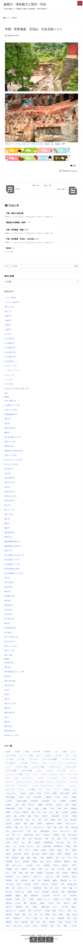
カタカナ (50, 770)
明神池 (44, 854)
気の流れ (30, 865)
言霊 (7, 699)
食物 (32, 922)
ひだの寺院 (9, 338)
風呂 (68, 918)
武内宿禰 (9, 861)
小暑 (64, 839)
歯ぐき (17, 861)
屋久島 (16, 842)
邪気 (30, 914)
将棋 (58, 839)
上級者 (31, 793)
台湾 (45, 820)
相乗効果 (47, 880)
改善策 (35, 850)
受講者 (74, 816)
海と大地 (61, 869)
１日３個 (73, 926)
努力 (39, 812)
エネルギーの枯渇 (38, 767)
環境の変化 (9, 876)
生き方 (8, 610)
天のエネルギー (65, 831)
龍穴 (58, 926)
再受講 (8, 812)
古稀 (27, 820)
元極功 (74, 805)
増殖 (54, 827)
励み (45, 812)
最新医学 (68, 854)
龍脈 (65, 926)
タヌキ (16, 778)
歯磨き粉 (67, 861)
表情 (7, 694)
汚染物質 (9, 869)
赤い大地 (64, 907)
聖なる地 (9, 892)
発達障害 (9, 880)
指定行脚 (9, 532)
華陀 (25, 903)
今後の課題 (45, 801)
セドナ (8, 778)
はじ (7, 334)
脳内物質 (9, 895)
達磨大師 (9, 914)
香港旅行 (52, 922)
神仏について (10, 646)
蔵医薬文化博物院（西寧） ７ (18, 222)
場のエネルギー (39, 827)
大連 (35, 831)
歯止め (49, 861)
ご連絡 (7, 329)
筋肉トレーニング (24, 888)
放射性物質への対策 (12, 546)
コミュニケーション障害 (14, 774)
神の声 (36, 884)
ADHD (27, 752)
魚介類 (27, 926)
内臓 (59, 808)
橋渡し (35, 858)
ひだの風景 (10, 357)
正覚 (75, 858)
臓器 (25, 895)
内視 (65, 808)
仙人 (54, 801)
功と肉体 (8, 469)
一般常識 (66, 789)
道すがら (62, 911)
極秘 (22, 858)
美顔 (64, 888)
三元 (74, 789)
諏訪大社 (9, 907)
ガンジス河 (61, 770)
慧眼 (75, 846)
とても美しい (48, 755)
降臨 (67, 914)
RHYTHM (36, 752)
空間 (7, 888)
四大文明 (9, 823)
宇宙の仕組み (72, 835)
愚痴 (7, 523)
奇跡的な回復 (28, 835)
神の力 (19, 884)
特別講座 (8, 605)
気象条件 (65, 865)
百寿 (39, 880)
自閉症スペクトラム (44, 899)
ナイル (64, 778)
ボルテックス (10, 789)
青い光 (28, 918)
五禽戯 (74, 797)
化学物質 (65, 812)
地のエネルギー (71, 823)
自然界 (17, 899)
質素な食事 (45, 907)
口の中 (8, 820)
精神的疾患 (37, 888)
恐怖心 (8, 846)
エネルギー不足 (70, 767)
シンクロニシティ (11, 370)
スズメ (62, 774)
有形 (75, 854)
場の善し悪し (10, 496)
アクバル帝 (9, 759)
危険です (45, 816)
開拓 (54, 914)
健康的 (40, 805)
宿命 (17, 839)
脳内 (63, 892)
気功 (38, 865)
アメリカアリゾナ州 (68, 759)
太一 (19, 835)
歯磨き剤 (58, 861)
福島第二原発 (72, 884)
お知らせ (9, 307)
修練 (23, 805)
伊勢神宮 (63, 801)
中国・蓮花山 (10, 401)
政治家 (51, 850)
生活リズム (49, 876)
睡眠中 (55, 880)
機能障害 (50, 858)
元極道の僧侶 (10, 808)
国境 (32, 823)
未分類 (8, 587)
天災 (13, 835)
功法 (7, 473)
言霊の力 (67, 903)
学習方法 (47, 835)
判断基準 (25, 812)
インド (53, 763)
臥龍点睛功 (34, 895)
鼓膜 (52, 926)
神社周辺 (9, 663)
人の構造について (12, 405)
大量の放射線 (44, 831)
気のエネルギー (18, 865)
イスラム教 (23, 763)
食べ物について (11, 735)
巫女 (23, 842)
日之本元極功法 (11, 569)
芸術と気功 (9, 681)
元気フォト (10, 455)
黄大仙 (35, 926)
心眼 (68, 842)
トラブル (40, 778)
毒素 (7, 865)
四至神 (18, 823)
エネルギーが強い (22, 767)
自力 (64, 895)
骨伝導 (68, 922)
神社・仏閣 (8, 655)
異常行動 (66, 876)
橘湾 (42, 858)
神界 (62, 884)
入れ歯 (28, 808)
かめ (56, 752)
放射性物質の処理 (11, 541)
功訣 (7, 487)
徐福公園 (37, 842)
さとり (73, 752)
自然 (7, 676)
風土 (75, 918)
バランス (49, 782)
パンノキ (35, 786)
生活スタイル (37, 876)
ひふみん (59, 755)
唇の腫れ (74, 820)
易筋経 (52, 854)
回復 (25, 823)
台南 (39, 820)
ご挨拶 (7, 320)
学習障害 (56, 835)
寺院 (30, 839)
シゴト (27, 774)
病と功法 (9, 619)
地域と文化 (9, 491)
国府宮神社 (49, 823)
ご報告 (7, 316)
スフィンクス (72, 774)
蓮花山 (42, 903)
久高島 (57, 797)
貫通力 (35, 907)
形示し (8, 514)
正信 (57, 858)
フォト (8, 379)
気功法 (55, 865)
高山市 (8, 926)
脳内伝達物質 (72, 892)
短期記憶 (63, 880)
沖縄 (7, 600)
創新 (33, 812)
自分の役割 (46, 895)
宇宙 (63, 835)
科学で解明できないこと (14, 672)
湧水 (14, 873)
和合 (66, 820)
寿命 (52, 839)
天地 (7, 835)
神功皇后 (55, 884)
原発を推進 (55, 816)
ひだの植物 (9, 343)
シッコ (35, 774)
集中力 (8, 918)
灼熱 (26, 873)
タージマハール (28, 778)
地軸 (16, 827)
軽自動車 (22, 911)
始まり (38, 835)
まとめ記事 (9, 361)
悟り (15, 846)
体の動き (9, 805)
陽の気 (75, 914)
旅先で (8, 550)
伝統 (7, 419)
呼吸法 (53, 820)
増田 (60, 827)
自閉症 (31, 899)
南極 (29, 816)
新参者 (59, 850)
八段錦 (44, 808)
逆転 (29, 911)
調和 (74, 903)
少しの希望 (73, 839)
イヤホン (44, 763)
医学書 (22, 816)
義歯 (70, 888)
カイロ (39, 770)
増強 (48, 827)
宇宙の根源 (9, 839)
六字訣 (52, 808)
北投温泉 (74, 812)
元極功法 (9, 446)
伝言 (7, 423)
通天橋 (47, 911)
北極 (15, 816)
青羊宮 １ (10, 248)
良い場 (17, 903)
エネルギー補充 (11, 770)
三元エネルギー (11, 793)
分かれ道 (16, 812)
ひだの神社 (9, 348)
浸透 (75, 869)
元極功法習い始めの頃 (13, 451)
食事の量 (24, 922)
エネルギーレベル (55, 767)
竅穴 (13, 888)
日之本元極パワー (12, 564)
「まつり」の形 (11, 302)
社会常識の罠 (10, 628)
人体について (10, 410)
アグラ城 (21, 759)
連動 (54, 911)
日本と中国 (9, 582)
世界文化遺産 (10, 797)
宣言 (7, 505)
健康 (7, 432)
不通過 (54, 793)
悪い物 (22, 846)
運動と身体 (9, 712)
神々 (75, 880)
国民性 (59, 823)
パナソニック (10, 786)
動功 (57, 812)
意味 (7, 519)
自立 (24, 899)
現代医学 (65, 873)
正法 (69, 858)
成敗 (7, 850)
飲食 (38, 922)
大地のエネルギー (18, 831)
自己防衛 (73, 895)
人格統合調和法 (10, 414)
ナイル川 (73, 778)
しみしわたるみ (11, 755)
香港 (44, 922)
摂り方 (27, 850)
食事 (16, 922)
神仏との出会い (11, 637)
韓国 (7, 722)
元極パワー (9, 441)
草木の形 (9, 685)
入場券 (36, 808)
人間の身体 (34, 801)
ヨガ (40, 789)
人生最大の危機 (21, 801)
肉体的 (29, 892)
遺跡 (23, 914)
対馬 (46, 839)
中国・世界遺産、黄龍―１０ (17, 230)
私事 (7, 667)
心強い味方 (60, 842)
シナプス (44, 774)
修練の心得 (9, 428)
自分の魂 (56, 895)
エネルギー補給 (26, 770)
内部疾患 (74, 808)
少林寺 (8, 842)
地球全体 (9, 827)
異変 (58, 876)
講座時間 (19, 907)
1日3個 (8, 752)
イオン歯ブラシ (11, 763)
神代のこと (9, 650)
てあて (38, 755)
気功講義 (9, 596)
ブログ (8, 384)
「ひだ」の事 (10, 298)
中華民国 (48, 797)
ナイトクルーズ (52, 778)
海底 (68, 869)
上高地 (39, 793)
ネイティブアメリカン (23, 782)
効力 (51, 812)
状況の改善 (49, 873)
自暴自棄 (9, 899)
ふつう (75, 755)
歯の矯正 (26, 861)
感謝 (7, 528)
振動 (13, 850)
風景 (8, 726)
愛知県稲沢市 (58, 846)
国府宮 (40, 823)
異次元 (74, 876)
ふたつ (67, 755)
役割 (29, 842)
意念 (38, 846)
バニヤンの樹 (38, 782)
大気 (28, 831)
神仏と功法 (9, 641)
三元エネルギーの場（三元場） (16, 388)
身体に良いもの (11, 911)
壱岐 (66, 827)
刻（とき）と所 (11, 464)
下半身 (46, 793)
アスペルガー (33, 759)
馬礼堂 (60, 922)
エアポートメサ (71, 763)
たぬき (31, 755)
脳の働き (46, 892)
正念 (63, 858)
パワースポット (23, 786)
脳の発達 (55, 892)
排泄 (20, 850)
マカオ (21, 789)
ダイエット (9, 375)
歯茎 (75, 861)
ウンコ (60, 763)
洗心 (46, 869)
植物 (7, 591)
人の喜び (9, 801)
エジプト (9, 767)
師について (9, 510)
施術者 (74, 850)
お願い (7, 311)
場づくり (28, 827)
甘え (18, 876)
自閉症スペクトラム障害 (62, 899)
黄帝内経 (44, 926)
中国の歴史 (37, 797)
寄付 (23, 839)
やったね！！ (10, 366)
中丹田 (21, 797)
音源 (46, 918)
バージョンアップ (61, 782)
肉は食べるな (19, 892)
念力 (75, 842)
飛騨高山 (9, 922)
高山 (75, 922)
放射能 (43, 850)
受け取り (66, 816)
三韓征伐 (23, 793)
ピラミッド (60, 786)
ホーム (7, 18)
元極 (66, 805)
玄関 (57, 873)
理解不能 (74, 873)
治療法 (33, 869)
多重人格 (74, 827)
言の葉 (51, 903)
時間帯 (59, 854)
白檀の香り (24, 880)
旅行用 (8, 854)
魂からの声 (17, 926)
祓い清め (8, 632)
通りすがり (10, 703)
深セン (8, 873)
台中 (33, 820)
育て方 (37, 892)
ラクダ (48, 789)
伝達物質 (73, 801)
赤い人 (55, 907)
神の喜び (28, 884)
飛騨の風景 (9, 731)
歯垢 (41, 861)
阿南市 (61, 914)
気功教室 (47, 865)
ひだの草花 (9, 352)
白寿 (16, 880)
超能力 (74, 907)
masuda (74, 171)
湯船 (20, 873)
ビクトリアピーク (47, 786)
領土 (53, 918)
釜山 (36, 914)
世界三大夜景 (64, 793)
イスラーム (34, 763)
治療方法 (25, 869)
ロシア (56, 789)
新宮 (67, 850)
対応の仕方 (38, 839)
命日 (59, 820)
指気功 (8, 537)
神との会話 (9, 884)
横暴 (28, 858)
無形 (32, 873)
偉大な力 (32, 805)
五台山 (65, 797)
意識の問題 (47, 846)
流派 (53, 869)
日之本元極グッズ (12, 560)
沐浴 (16, 869)
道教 (69, 911)
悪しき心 (30, 846)
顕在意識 (61, 918)
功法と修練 (9, 478)
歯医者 (35, 861)
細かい (57, 888)
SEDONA (47, 752)
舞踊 (75, 899)
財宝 (27, 907)
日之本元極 (17, 854)
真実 (7, 623)
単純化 (36, 816)
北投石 (8, 816)
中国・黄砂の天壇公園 (14, 213)
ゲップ (72, 770)
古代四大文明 (18, 820)
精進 (45, 888)
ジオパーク (53, 774)
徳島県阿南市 (48, 842)
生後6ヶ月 (26, 876)
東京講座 (15, 858)
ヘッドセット (72, 786)
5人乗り (17, 752)
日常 (7, 578)
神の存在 (45, 884)
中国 (15, 18)
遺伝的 (17, 914)
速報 (7, 708)
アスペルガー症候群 (50, 759)
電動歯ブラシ (18, 918)
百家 (33, 880)
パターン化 (73, 782)
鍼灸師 (47, 914)
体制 (16, 805)
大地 (7, 831)
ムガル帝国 (31, 789)
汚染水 (74, 865)
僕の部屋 (49, 805)
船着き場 (9, 903)
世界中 (74, 793)
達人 (75, 911)
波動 (40, 869)
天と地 (54, 831)
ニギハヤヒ (9, 782)
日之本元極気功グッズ (13, 573)
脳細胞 (18, 895)
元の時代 (59, 805)
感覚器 (68, 846)
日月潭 (26, 854)
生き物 (8, 614)
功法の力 (9, 482)
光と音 (20, 808)
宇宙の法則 (9, 500)
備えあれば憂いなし (12, 437)
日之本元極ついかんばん (13, 555)
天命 (75, 831)
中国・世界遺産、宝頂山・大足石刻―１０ (22, 239)
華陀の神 (33, 903)
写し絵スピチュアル (13, 460)
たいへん (22, 755)
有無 (7, 858)
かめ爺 (64, 752)
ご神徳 (7, 325)
